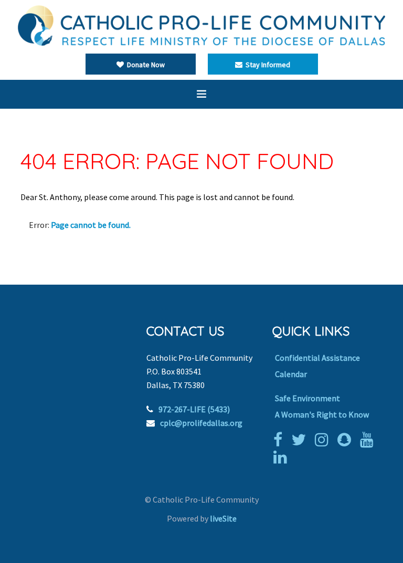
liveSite (223, 518)
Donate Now (144, 64)
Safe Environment (307, 398)
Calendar (291, 374)
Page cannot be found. (91, 225)
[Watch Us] (369, 440)
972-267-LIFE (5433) (194, 409)
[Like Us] (280, 440)
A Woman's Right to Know (322, 414)
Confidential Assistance (317, 357)
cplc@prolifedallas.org (201, 423)
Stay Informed (266, 64)
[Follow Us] (301, 440)
